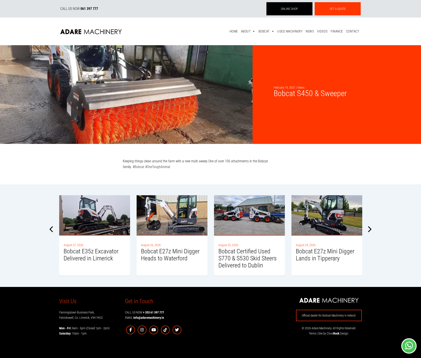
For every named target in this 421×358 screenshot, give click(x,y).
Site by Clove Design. (333, 333)
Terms (312, 333)
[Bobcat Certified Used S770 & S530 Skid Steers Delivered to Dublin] (249, 215)
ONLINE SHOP (289, 9)
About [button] (246, 31)
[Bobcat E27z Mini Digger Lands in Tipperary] (326, 215)
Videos (322, 31)
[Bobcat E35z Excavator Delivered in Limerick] (94, 215)
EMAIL (144, 317)
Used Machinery (290, 31)
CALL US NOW (79, 9)
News (310, 31)
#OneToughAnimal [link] (157, 167)
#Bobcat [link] (138, 167)
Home (234, 31)
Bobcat (264, 31)
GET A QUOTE (338, 9)
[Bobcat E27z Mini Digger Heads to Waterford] (172, 215)
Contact (352, 31)
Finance (337, 31)
